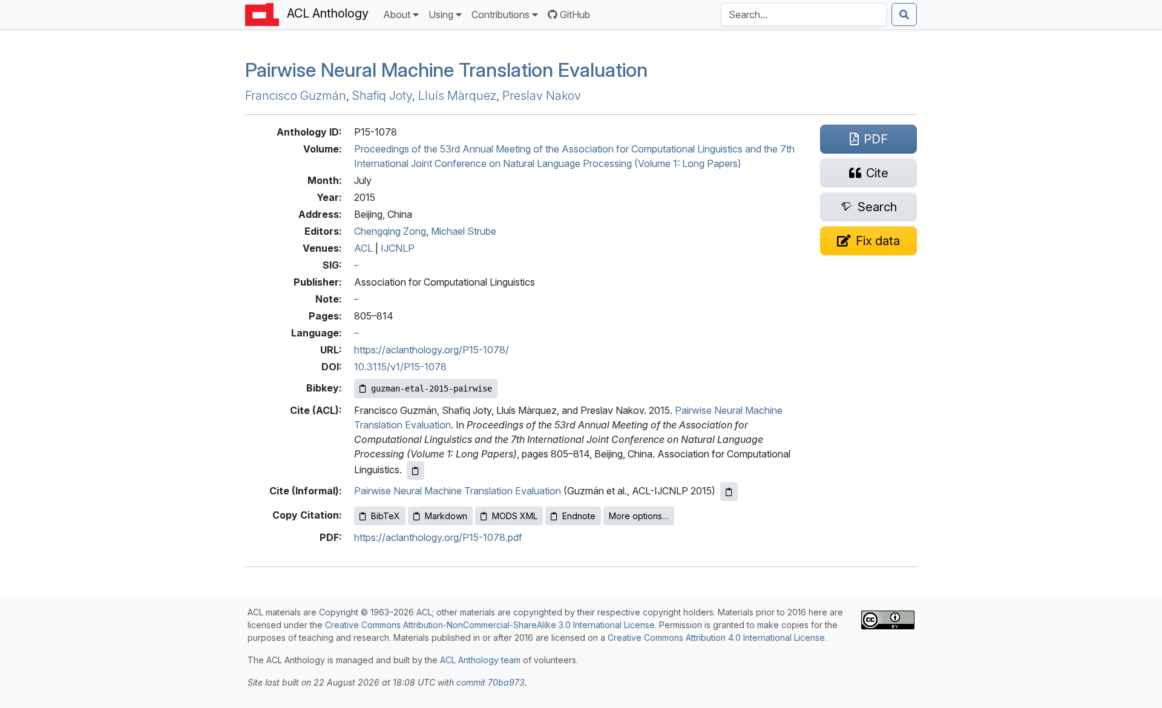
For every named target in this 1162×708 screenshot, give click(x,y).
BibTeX (385, 516)
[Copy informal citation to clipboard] (729, 491)
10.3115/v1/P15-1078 (400, 367)
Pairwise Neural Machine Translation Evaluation (446, 70)
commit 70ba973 (490, 682)
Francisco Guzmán (295, 95)
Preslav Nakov (541, 95)
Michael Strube (463, 231)
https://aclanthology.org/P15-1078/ (431, 350)
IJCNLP (398, 248)
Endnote (579, 516)
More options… (639, 516)
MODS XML (514, 516)
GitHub (575, 14)
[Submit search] (904, 14)
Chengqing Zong (390, 231)
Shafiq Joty (382, 95)
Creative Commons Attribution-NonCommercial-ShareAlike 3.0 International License (490, 625)
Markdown (446, 516)
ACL (363, 248)
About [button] (396, 14)
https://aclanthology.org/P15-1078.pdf (438, 537)
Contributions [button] (500, 14)
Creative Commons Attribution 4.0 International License (716, 637)
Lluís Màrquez (457, 95)
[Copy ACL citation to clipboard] (415, 470)
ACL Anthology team (480, 660)
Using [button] (440, 14)
